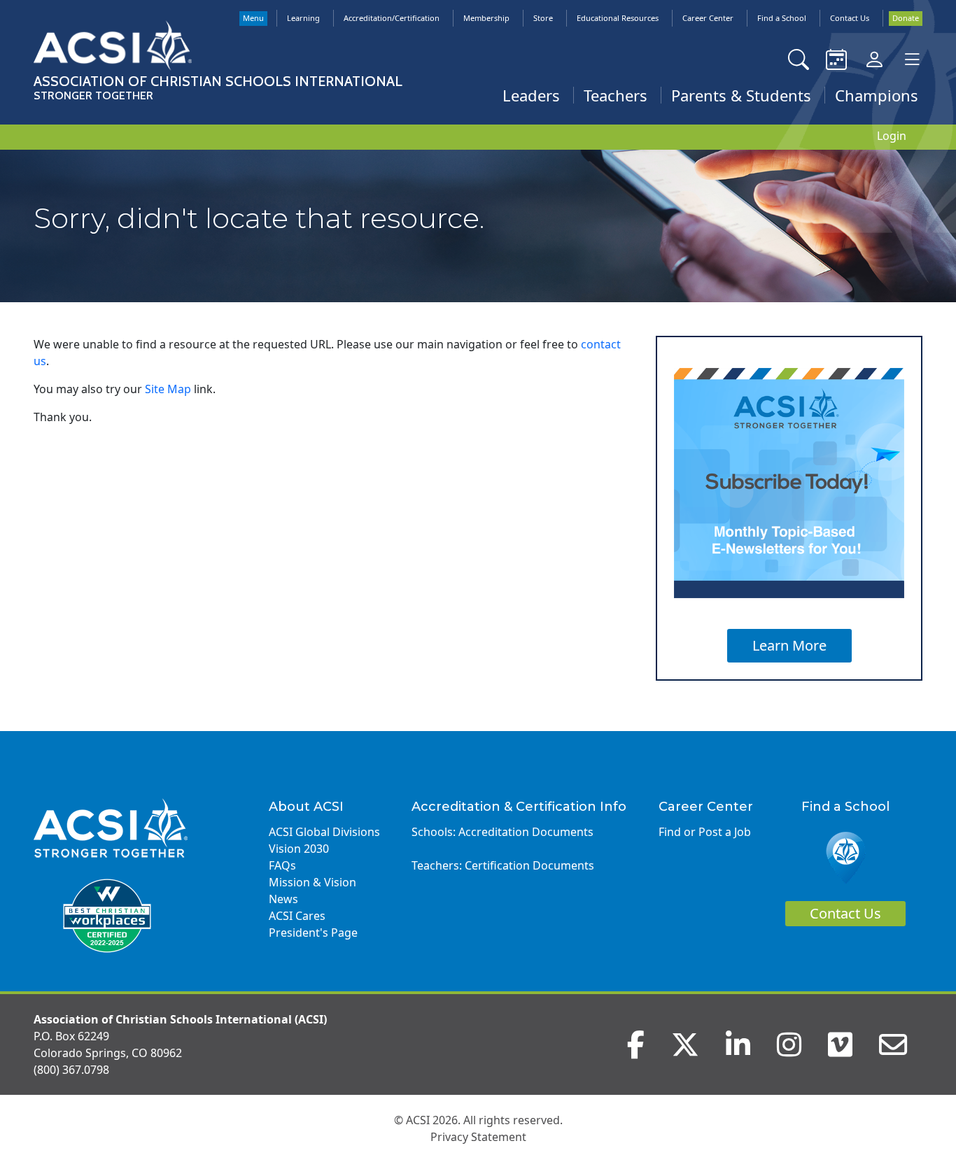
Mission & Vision (312, 882)
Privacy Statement (478, 1137)
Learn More (789, 645)
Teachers (615, 95)
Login (891, 135)
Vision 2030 (299, 848)
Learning (303, 18)
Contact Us (849, 18)
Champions (876, 95)
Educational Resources (618, 18)
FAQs (282, 865)
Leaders (531, 95)
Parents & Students (741, 95)
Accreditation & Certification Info (519, 806)
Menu (253, 18)
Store (543, 18)
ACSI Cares (297, 915)
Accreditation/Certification (392, 18)
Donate (905, 18)
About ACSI (306, 806)
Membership (486, 18)
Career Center (707, 18)
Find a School (781, 18)
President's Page (313, 932)
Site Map (168, 389)
